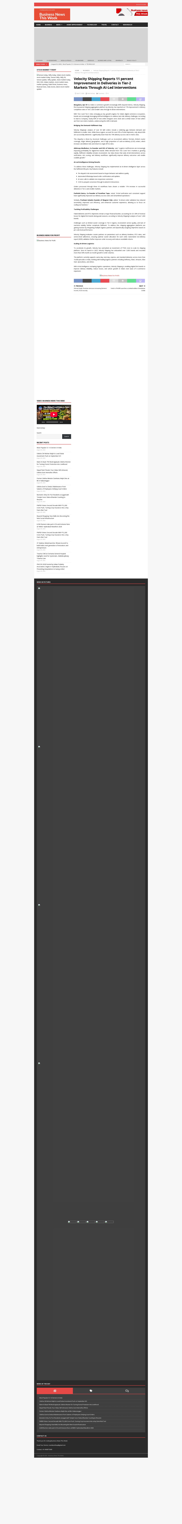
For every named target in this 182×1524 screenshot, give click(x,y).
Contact (115, 25)
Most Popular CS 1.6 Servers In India (49, 448)
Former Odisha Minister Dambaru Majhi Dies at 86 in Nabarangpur (60, 1411)
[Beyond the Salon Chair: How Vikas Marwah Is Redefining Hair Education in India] (91, 1300)
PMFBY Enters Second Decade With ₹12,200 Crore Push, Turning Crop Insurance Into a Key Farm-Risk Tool (52, 507)
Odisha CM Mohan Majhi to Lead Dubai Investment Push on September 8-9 (63, 1401)
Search (39, 433)
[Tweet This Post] (87, 99)
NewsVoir (91, 60)
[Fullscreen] (68, 422)
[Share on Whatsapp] (131, 99)
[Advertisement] (91, 42)
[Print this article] (122, 99)
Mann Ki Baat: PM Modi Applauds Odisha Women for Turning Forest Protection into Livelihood (69, 1404)
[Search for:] (134, 64)
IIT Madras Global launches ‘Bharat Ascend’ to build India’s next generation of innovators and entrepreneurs (52, 545)
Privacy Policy (131, 60)
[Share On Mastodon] (140, 99)
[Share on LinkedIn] (96, 99)
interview (39, 60)
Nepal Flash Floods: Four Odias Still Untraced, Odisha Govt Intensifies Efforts (63, 1408)
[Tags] (91, 1391)
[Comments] (127, 1391)
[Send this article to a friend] (113, 99)
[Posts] (55, 1391)
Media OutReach (66, 60)
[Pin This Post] (104, 99)
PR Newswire (79, 60)
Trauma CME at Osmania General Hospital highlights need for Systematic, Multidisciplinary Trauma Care (53, 556)
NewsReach (127, 25)
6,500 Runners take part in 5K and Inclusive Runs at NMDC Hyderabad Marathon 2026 (66, 1428)
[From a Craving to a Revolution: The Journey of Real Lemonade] (109, 1300)
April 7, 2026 (80, 93)
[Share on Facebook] (78, 99)
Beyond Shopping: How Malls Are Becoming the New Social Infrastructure (62, 1424)
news (58, 25)
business (48, 25)
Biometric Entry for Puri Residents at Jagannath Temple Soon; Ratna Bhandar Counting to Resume (53, 497)
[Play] (39, 422)
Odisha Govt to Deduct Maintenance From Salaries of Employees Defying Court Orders (67, 1414)
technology (92, 25)
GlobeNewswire (52, 60)
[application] (54, 414)
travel (104, 25)
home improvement (75, 25)
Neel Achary (91, 93)
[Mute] (65, 422)
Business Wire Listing (104, 60)
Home (38, 25)
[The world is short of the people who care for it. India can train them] (100, 1300)
